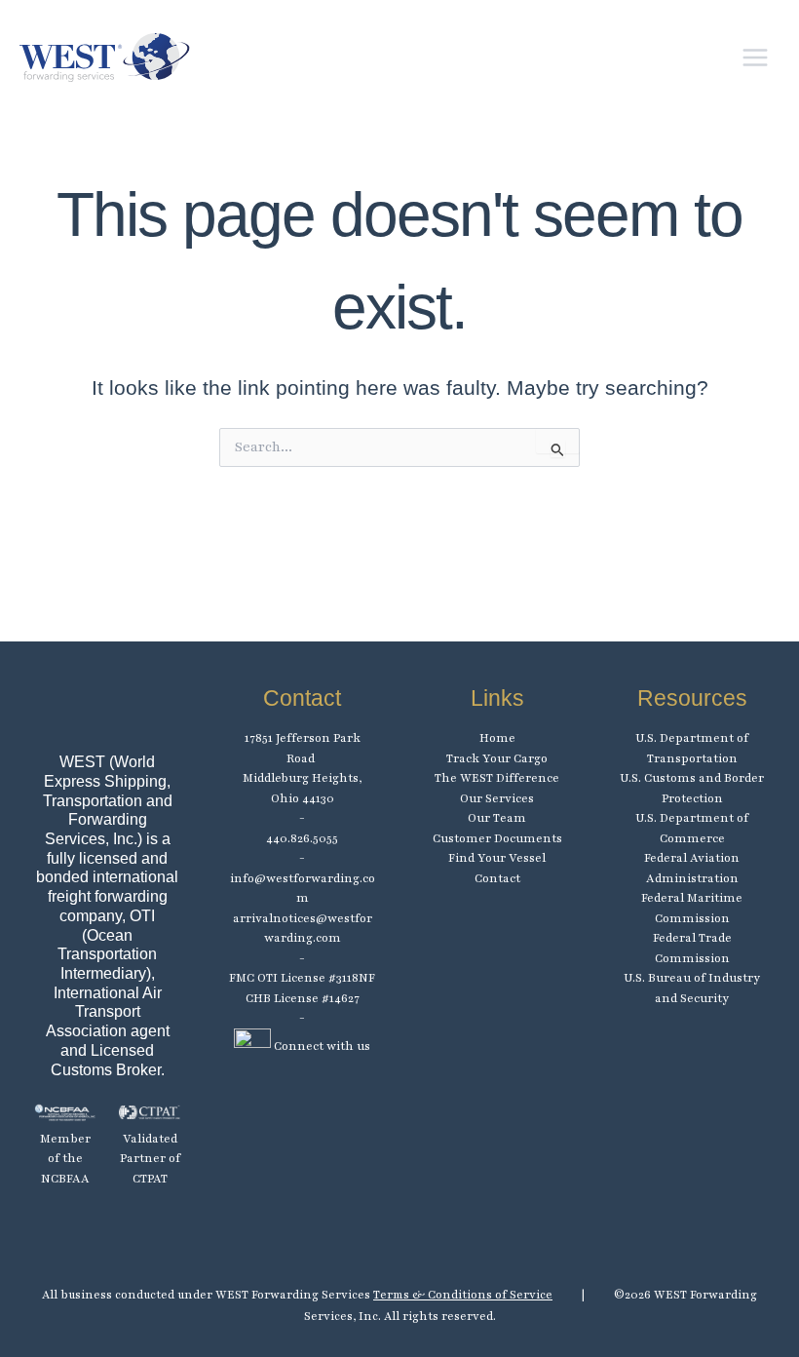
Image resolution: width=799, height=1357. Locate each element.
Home (497, 738)
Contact (497, 878)
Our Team (497, 818)
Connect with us (320, 1046)
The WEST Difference (497, 778)
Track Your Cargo (497, 758)
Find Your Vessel (497, 858)
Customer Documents (497, 838)
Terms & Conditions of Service (462, 1294)
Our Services (497, 798)
